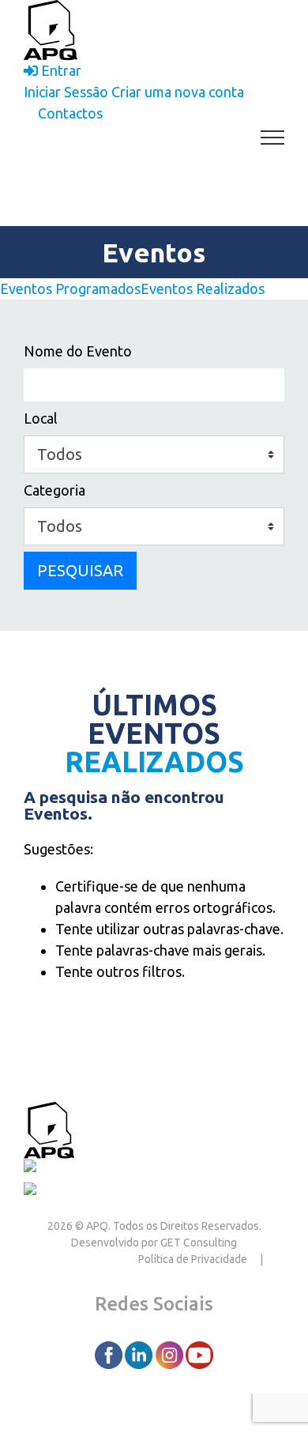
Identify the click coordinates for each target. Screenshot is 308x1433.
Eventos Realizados (203, 288)
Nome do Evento (78, 351)
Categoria (54, 490)
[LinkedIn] (140, 1354)
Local (41, 418)
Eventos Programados (70, 288)
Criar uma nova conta (177, 92)
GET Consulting (198, 1242)
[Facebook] (110, 1354)
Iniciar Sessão (66, 92)
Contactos (109, 1128)
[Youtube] (199, 1354)
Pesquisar (80, 570)
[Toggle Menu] (272, 137)
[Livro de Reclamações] (100, 1169)
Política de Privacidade (192, 1259)
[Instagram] (171, 1354)
